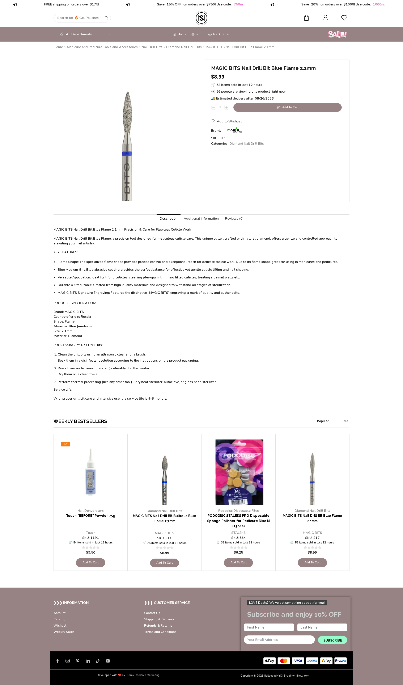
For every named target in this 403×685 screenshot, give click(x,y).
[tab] (169, 218)
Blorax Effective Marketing (143, 675)
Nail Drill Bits (152, 47)
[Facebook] (58, 661)
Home (58, 47)
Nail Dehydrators (90, 510)
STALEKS (238, 532)
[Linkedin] (88, 661)
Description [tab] (168, 218)
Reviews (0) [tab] (234, 218)
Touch (90, 532)
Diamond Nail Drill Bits (184, 47)
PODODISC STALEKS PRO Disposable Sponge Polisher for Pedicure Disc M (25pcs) (238, 521)
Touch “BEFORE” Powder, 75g (90, 516)
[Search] (106, 18)
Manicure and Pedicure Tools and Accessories (102, 47)
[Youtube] (108, 661)
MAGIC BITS (164, 533)
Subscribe (332, 640)
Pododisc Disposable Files (238, 510)
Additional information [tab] (201, 218)
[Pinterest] (78, 661)
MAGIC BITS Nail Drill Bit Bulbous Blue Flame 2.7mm (164, 518)
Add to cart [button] (90, 562)
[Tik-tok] (98, 661)
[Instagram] (67, 661)
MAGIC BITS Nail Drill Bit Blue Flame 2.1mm (312, 518)
